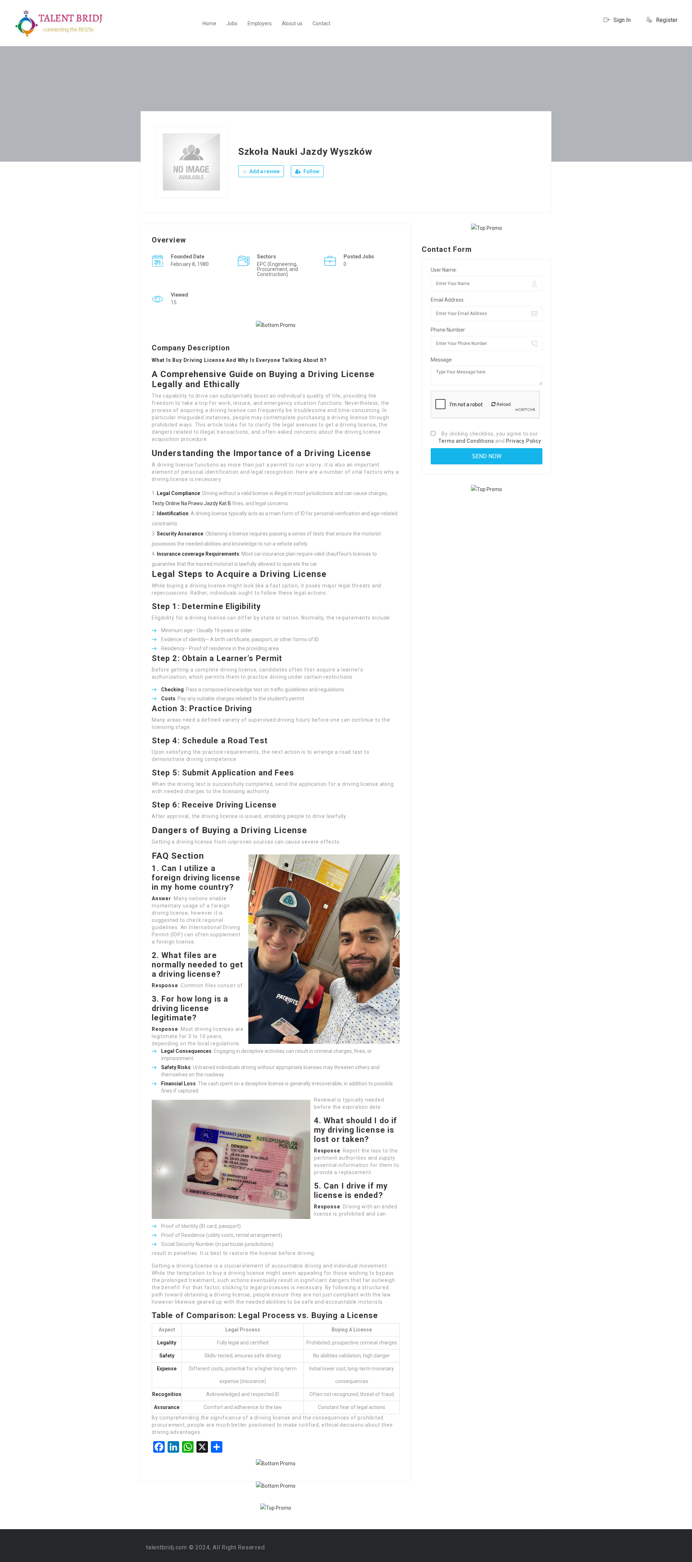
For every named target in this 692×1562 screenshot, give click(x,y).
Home (209, 23)
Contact (321, 23)
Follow (310, 171)
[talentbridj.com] (59, 23)
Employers (260, 23)
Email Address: (448, 300)
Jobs (232, 23)
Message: (442, 360)
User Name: (444, 270)
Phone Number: (448, 330)
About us (292, 23)
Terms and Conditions (466, 441)
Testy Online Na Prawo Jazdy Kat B (191, 503)
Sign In (621, 20)
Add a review (264, 171)
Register (666, 20)
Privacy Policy (523, 441)
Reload (503, 404)
